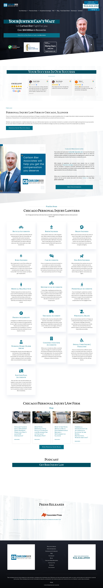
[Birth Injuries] (51, 227)
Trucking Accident (51, 316)
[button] (95, 87)
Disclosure (74, 10)
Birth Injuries (51, 231)
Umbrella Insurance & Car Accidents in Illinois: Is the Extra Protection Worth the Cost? (81, 432)
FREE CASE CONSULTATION (81, 556)
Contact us (85, 178)
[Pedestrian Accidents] (82, 284)
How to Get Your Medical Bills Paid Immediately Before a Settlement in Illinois (61, 431)
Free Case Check (65, 10)
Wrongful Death (82, 316)
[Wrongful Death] (82, 311)
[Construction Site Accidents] (51, 338)
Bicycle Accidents (21, 231)
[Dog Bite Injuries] (82, 256)
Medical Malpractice (21, 289)
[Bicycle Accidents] (21, 227)
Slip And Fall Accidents (21, 376)
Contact (80, 10)
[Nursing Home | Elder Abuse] (21, 342)
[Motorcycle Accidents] (51, 283)
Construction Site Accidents (51, 344)
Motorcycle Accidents (51, 287)
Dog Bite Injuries (82, 260)
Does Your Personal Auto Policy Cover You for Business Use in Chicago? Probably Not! (41, 431)
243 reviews (19, 88)
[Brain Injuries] (82, 227)
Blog (58, 10)
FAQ (53, 10)
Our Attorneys (23, 10)
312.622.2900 (92, 6)
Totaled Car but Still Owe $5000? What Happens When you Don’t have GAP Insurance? (20, 431)
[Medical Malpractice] (21, 284)
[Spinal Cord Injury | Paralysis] (82, 340)
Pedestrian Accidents (82, 289)
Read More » (17, 439)
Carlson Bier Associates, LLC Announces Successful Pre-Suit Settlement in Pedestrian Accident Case (37, 519)
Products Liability (21, 317)
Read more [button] (77, 93)
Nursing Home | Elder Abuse (21, 347)
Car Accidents (51, 260)
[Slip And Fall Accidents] (21, 371)
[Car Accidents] (51, 256)
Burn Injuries (21, 260)
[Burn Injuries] (21, 256)
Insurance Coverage (45, 10)
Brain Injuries (81, 231)
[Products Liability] (21, 313)
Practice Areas (33, 10)
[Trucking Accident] (51, 311)
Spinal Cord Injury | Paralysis (82, 345)
